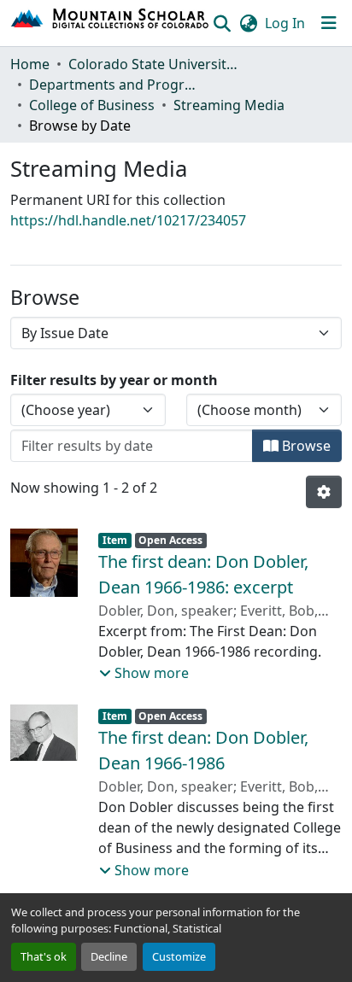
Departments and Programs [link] (114, 84)
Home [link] (30, 64)
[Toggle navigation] (329, 23)
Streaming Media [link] (229, 105)
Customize (179, 956)
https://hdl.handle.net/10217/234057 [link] (128, 220)
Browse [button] (305, 445)
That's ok (44, 956)
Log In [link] (285, 23)
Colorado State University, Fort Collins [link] (153, 64)
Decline (109, 956)
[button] (110, 23)
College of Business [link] (92, 105)
